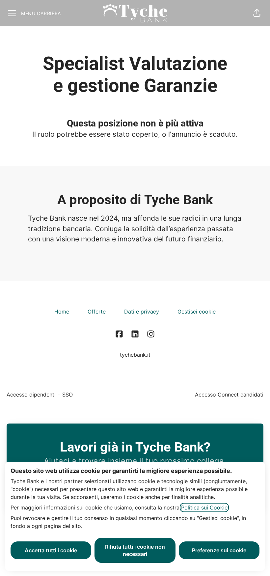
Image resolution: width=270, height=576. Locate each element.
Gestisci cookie (196, 311)
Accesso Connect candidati (229, 394)
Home (61, 311)
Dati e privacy (141, 311)
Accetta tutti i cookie (51, 550)
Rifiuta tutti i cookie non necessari (135, 550)
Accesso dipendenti (31, 394)
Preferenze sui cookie (219, 550)
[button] (257, 13)
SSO (67, 394)
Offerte (97, 311)
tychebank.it (135, 354)
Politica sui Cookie (204, 507)
